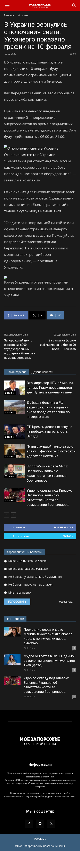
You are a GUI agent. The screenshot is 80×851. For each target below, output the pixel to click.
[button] (7, 5)
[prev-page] (6, 515)
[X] (51, 824)
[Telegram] (40, 824)
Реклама (40, 838)
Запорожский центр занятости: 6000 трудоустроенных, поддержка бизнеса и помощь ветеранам (19, 349)
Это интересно (16, 372)
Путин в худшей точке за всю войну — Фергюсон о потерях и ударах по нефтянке (51, 451)
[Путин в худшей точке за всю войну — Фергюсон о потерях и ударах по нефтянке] (14, 451)
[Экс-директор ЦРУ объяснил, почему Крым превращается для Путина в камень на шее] (14, 388)
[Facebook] (29, 824)
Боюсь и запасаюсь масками (27, 569)
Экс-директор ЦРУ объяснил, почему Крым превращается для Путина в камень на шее (50, 387)
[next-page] (13, 515)
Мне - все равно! (19, 592)
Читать (68, 535)
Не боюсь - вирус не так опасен (30, 584)
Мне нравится (63, 527)
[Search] (74, 5)
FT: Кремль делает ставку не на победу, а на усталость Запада (49, 431)
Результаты (66, 602)
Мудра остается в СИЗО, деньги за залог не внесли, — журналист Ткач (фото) (49, 660)
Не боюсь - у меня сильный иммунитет (34, 577)
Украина (23, 15)
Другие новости (42, 372)
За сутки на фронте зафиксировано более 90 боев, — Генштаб (58, 345)
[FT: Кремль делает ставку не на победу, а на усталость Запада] (14, 431)
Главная (9, 15)
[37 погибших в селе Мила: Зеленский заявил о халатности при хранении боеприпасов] (14, 471)
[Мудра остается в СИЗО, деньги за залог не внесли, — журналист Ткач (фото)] (12, 659)
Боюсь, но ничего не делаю (27, 561)
